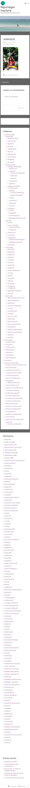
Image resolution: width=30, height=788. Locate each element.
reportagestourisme (8, 44)
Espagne (10, 265)
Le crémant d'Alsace (12, 395)
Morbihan (11, 327)
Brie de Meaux (10, 367)
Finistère (10, 319)
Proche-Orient (12, 225)
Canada (11, 171)
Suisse (9, 293)
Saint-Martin (10, 357)
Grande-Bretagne (13, 270)
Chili (10, 198)
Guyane (8, 344)
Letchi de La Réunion (12, 401)
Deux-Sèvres (11, 311)
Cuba (10, 210)
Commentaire (20, 108)
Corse (9, 308)
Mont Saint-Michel (13, 324)
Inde (9, 222)
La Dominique (13, 215)
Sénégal (10, 159)
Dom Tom (7, 340)
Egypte (10, 143)
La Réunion (9, 347)
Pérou (11, 205)
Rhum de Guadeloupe (12, 409)
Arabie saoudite (13, 227)
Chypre (10, 257)
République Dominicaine (16, 218)
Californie (12, 168)
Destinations (8, 134)
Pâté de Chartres (11, 403)
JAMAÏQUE (5, 82)
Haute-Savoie (11, 321)
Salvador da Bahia (16, 195)
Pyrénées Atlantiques (14, 329)
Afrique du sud (12, 138)
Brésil (11, 190)
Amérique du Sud (13, 186)
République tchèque (13, 290)
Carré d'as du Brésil (16, 192)
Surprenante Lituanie (10, 761)
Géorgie (10, 268)
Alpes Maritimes (12, 300)
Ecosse (10, 262)
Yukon (13, 178)
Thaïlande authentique (16, 239)
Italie (9, 275)
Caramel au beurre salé (13, 373)
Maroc (9, 151)
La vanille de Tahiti (11, 390)
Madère (11, 288)
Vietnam (10, 245)
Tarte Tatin (9, 417)
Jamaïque (12, 213)
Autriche (10, 249)
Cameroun (11, 141)
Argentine (12, 188)
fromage (8, 380)
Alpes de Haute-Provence (15, 298)
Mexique (11, 203)
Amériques (9, 165)
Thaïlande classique (15, 242)
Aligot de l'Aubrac (13, 382)
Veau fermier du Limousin (14, 419)
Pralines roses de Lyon (12, 406)
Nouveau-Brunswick (17, 173)
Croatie (10, 260)
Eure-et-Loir (11, 316)
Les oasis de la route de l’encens (13, 778)
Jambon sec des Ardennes (13, 388)
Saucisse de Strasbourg (13, 414)
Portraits (7, 360)
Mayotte (8, 352)
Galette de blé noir (11, 385)
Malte (9, 281)
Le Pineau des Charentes (13, 398)
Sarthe (9, 335)
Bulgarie (10, 254)
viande (8, 422)
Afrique (8, 136)
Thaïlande (11, 237)
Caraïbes (10, 208)
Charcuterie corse (11, 375)
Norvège (10, 283)
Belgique (10, 252)
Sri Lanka (10, 235)
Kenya (9, 146)
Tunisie (10, 162)
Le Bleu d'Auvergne (12, 393)
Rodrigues (11, 154)
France (8, 296)
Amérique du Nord (13, 166)
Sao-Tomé (11, 157)
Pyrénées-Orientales (14, 332)
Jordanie (11, 230)
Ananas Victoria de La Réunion (15, 365)
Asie (7, 221)
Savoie (9, 337)
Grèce (9, 273)
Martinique (9, 350)
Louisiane (12, 181)
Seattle (11, 183)
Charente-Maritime (13, 306)
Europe (8, 247)
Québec (13, 175)
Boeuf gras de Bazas (14, 424)
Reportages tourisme (8, 9)
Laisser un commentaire (11, 75)
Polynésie (9, 355)
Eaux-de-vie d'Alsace (12, 378)
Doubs (9, 313)
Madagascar (11, 149)
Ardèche (10, 303)
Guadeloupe (9, 342)
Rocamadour (10, 411)
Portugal (10, 286)
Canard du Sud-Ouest (12, 370)
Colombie (12, 200)
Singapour (11, 232)
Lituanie (10, 278)
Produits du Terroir (10, 363)
